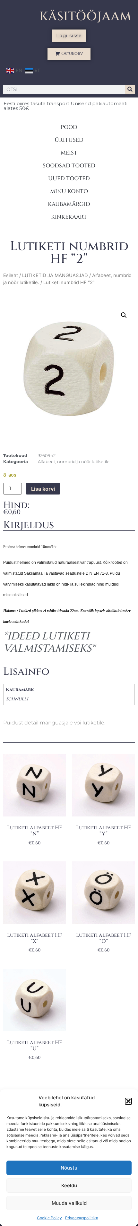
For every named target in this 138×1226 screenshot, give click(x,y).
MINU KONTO (69, 191)
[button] (128, 1101)
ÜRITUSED (69, 140)
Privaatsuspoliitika (81, 1217)
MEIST (69, 152)
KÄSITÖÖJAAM (85, 16)
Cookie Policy (49, 1217)
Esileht (10, 275)
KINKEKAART (69, 217)
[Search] (130, 89)
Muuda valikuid (69, 1203)
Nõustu (69, 1168)
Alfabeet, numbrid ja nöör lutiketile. (74, 461)
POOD (69, 127)
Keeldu (69, 1185)
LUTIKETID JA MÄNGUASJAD (55, 275)
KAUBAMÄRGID (69, 204)
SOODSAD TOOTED (69, 165)
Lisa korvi (43, 489)
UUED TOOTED (69, 178)
